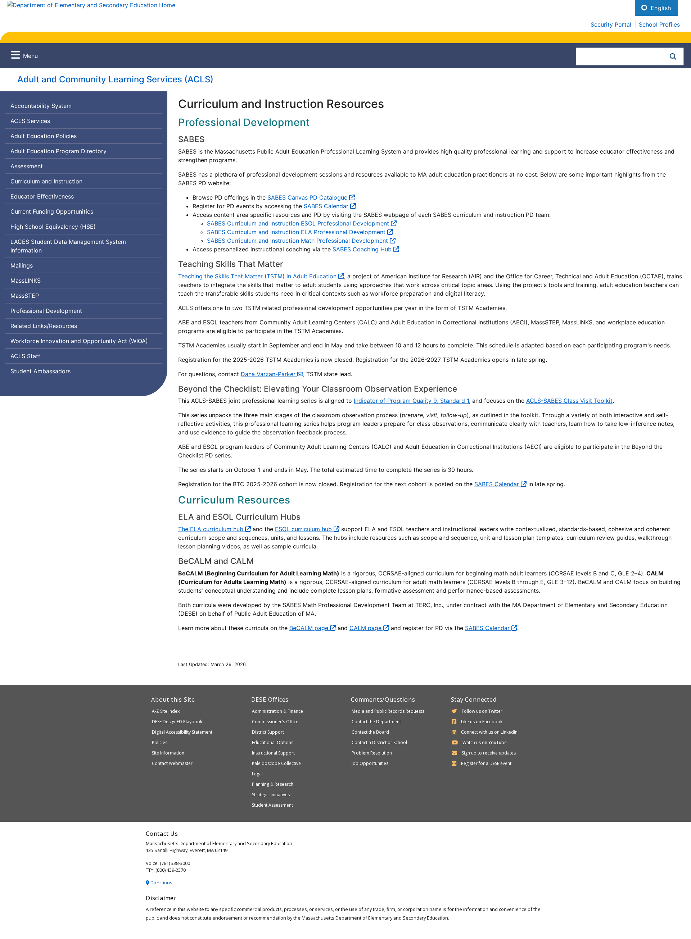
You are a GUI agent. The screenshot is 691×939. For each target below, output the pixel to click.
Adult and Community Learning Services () (115, 79)
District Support (268, 732)
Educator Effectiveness (42, 196)
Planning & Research (272, 784)
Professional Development (46, 310)
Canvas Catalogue (308, 197)
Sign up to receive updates (489, 753)
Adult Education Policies (43, 136)
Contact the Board (370, 732)
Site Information (168, 753)
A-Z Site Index (166, 711)
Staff (25, 357)
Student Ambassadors (40, 371)
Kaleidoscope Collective (276, 763)
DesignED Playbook (177, 722)
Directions (160, 882)
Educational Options (272, 742)
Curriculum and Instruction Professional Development (299, 223)
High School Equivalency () (53, 226)
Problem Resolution (372, 753)
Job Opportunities (370, 763)
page (309, 628)
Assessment (26, 166)
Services (30, 122)
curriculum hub (304, 529)
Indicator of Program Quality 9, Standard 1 (411, 400)
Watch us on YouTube (484, 742)
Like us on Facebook (481, 722)
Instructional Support (273, 753)
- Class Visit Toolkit (569, 400)
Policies (159, 742)
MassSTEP (24, 295)
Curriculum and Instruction (46, 181)
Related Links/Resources (43, 325)
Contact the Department (376, 722)
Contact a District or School (379, 742)
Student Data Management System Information (68, 247)
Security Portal (611, 24)
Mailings (21, 265)
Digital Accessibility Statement (182, 732)
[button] (673, 56)
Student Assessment (272, 805)
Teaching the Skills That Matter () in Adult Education (258, 276)
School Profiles (659, 24)
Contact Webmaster (172, 763)
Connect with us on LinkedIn (489, 732)
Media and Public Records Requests (388, 711)
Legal (257, 774)
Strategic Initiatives (271, 795)
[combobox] (619, 56)
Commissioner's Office (275, 722)
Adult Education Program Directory (58, 151)
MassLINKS (25, 280)
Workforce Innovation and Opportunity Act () (79, 341)
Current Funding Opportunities (51, 211)
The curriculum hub (211, 529)
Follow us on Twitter (482, 711)
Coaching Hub (363, 249)
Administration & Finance (277, 711)
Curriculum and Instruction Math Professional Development (298, 240)
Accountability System (41, 105)
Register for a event (486, 763)
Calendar (327, 206)
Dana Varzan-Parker (269, 374)
